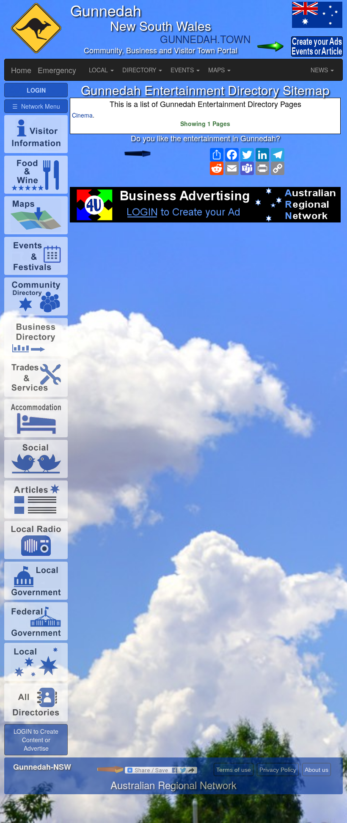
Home (21, 69)
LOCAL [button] (99, 70)
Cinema (82, 115)
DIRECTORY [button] (140, 70)
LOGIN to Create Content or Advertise (36, 739)
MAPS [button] (217, 70)
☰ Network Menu (36, 106)
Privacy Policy (277, 769)
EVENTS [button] (183, 70)
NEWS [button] (320, 70)
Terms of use (233, 769)
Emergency (57, 69)
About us (316, 769)
